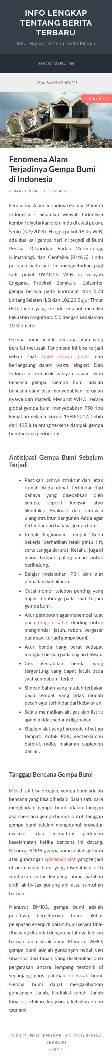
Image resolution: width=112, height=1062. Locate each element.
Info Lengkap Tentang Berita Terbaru (56, 22)
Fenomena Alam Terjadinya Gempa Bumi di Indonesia (52, 169)
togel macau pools (66, 356)
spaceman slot (60, 859)
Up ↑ (58, 1049)
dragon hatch (53, 622)
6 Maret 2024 (23, 191)
